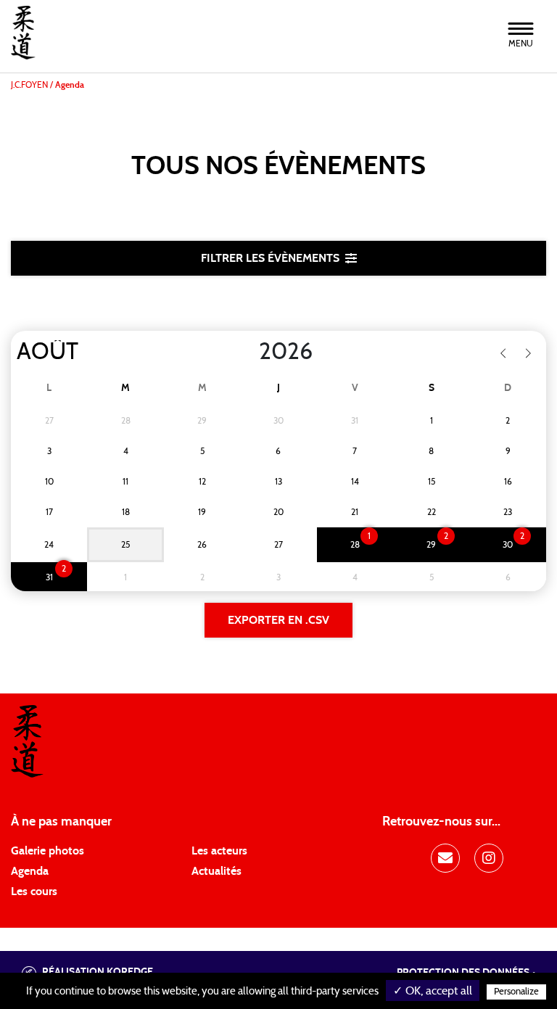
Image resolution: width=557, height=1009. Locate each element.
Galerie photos (47, 851)
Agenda (30, 871)
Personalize (516, 992)
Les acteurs (219, 851)
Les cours (34, 891)
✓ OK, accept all (432, 991)
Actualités (216, 871)
